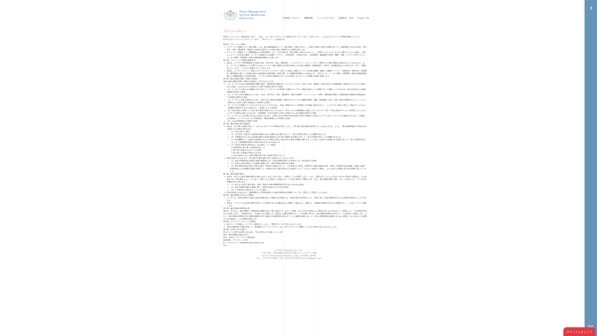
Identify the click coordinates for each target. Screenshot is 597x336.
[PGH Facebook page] (591, 8)
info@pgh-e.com (314, 258)
